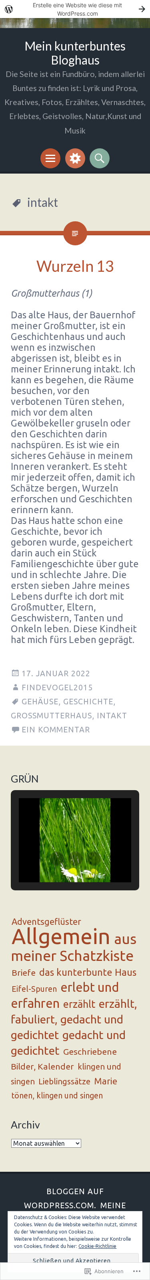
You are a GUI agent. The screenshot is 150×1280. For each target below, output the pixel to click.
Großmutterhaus (51, 715)
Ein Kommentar (56, 729)
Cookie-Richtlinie (97, 1246)
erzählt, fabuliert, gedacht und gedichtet (74, 1019)
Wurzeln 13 (75, 266)
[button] (57, 858)
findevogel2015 (57, 687)
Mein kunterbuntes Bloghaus (75, 52)
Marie (105, 1081)
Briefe (24, 972)
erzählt (79, 1004)
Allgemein (61, 936)
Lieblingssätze (64, 1081)
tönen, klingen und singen (57, 1095)
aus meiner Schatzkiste (73, 947)
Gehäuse (40, 701)
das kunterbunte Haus (87, 972)
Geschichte (88, 701)
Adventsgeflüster (46, 921)
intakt (112, 715)
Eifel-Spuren (34, 989)
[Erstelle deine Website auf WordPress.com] (75, 9)
